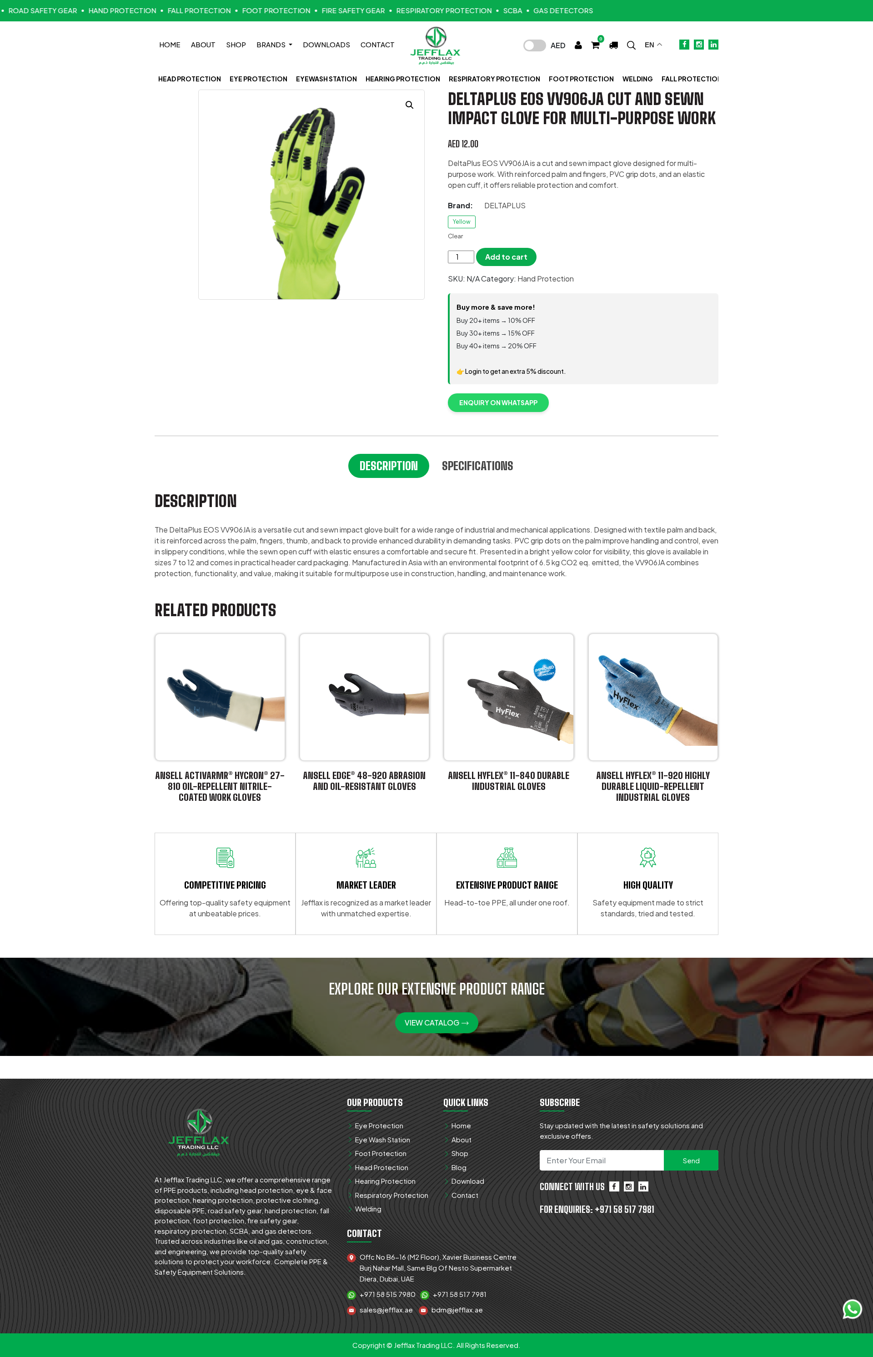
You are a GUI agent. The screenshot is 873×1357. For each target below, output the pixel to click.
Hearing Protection (403, 79)
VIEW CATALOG (433, 1022)
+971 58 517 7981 (460, 1294)
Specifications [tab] (477, 465)
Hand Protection (545, 278)
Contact (378, 44)
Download (468, 1180)
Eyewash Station (326, 79)
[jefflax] (200, 1130)
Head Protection (189, 79)
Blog (459, 1167)
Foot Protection (581, 79)
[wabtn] (852, 1308)
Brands (271, 44)
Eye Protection (258, 79)
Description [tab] (389, 465)
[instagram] (629, 1186)
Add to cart (506, 256)
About (203, 44)
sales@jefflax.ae (386, 1309)
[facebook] (614, 1186)
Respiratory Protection (494, 79)
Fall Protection (692, 79)
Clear (455, 236)
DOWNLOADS (326, 44)
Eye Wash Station (382, 1139)
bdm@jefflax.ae (457, 1309)
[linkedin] (643, 1186)
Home (170, 44)
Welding (637, 79)
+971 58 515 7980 (388, 1294)
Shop (236, 44)
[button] (631, 44)
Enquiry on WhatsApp (498, 402)
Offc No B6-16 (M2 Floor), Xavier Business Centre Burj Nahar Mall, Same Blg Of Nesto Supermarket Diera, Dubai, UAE (438, 1267)
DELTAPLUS (505, 205)
